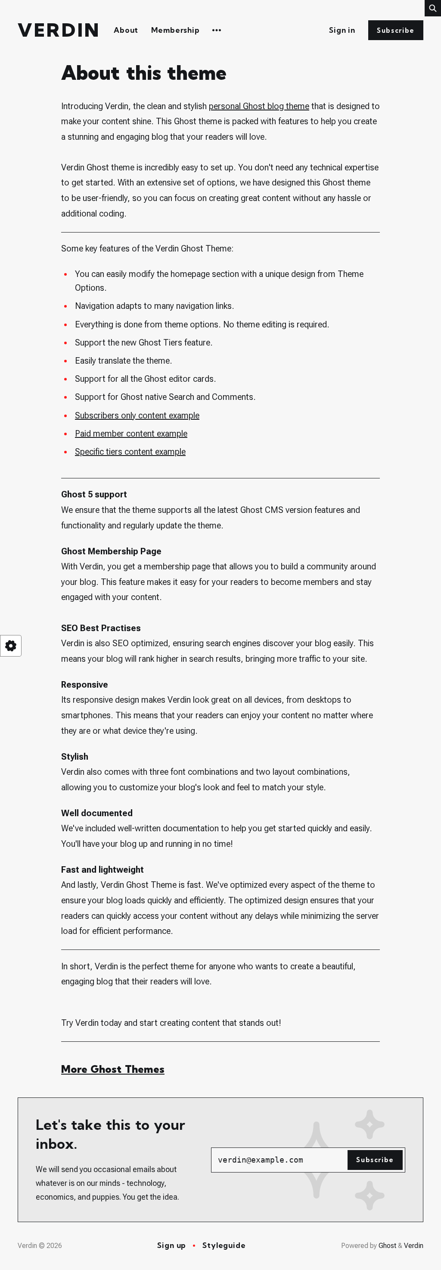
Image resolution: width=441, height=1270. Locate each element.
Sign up (171, 1245)
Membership (175, 30)
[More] (216, 30)
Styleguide (224, 1245)
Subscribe (396, 30)
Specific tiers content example (130, 451)
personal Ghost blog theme (259, 106)
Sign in (342, 30)
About (126, 30)
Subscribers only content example (137, 415)
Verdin (59, 30)
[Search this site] (433, 8)
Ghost (387, 1246)
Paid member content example (131, 433)
